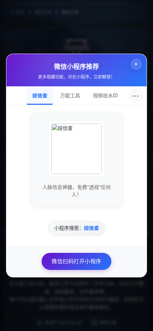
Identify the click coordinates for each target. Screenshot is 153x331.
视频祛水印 (105, 95)
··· (135, 96)
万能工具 (70, 95)
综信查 (39, 95)
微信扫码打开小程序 (76, 261)
